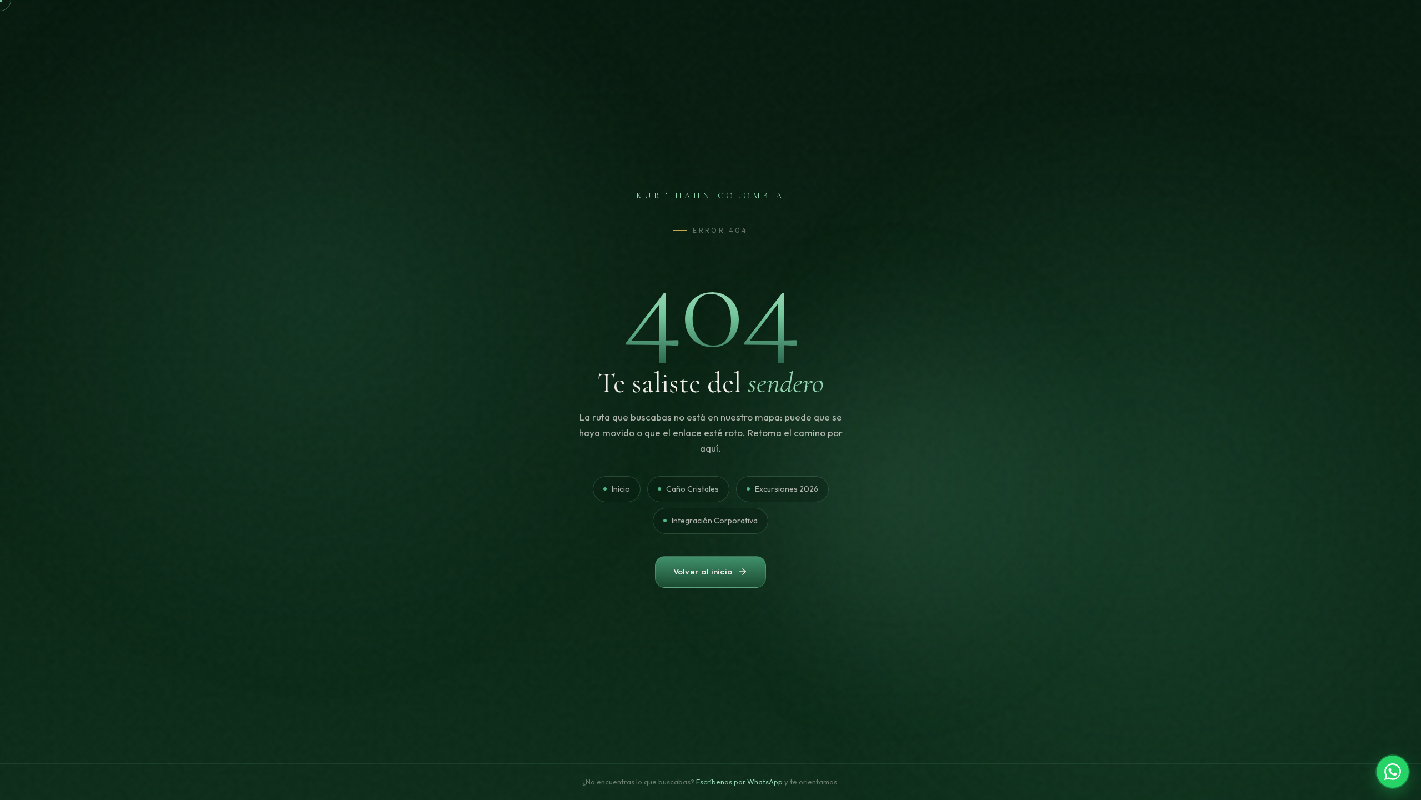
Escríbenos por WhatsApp (739, 781)
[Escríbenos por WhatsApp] (1393, 772)
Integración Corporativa (715, 521)
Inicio (621, 489)
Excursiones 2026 (786, 489)
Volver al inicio (703, 571)
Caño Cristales (692, 489)
